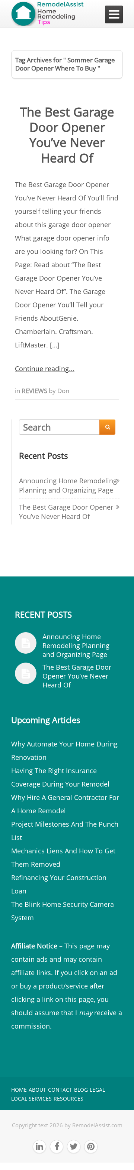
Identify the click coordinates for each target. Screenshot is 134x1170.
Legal (97, 1089)
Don (63, 390)
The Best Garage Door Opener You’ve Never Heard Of (67, 135)
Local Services (31, 1098)
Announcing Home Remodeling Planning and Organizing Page (68, 485)
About (37, 1089)
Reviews (35, 390)
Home (19, 1089)
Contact (60, 1089)
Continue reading (42, 368)
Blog (81, 1089)
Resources (68, 1098)
